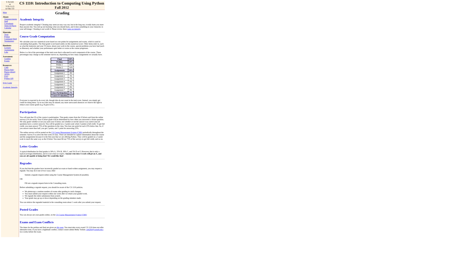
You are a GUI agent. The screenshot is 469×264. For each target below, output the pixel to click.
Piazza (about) (9, 72)
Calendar (7, 28)
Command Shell (10, 39)
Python (7, 37)
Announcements (10, 19)
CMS (6, 67)
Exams (7, 61)
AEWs (7, 74)
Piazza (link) (9, 70)
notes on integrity (73, 29)
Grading (7, 59)
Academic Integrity (10, 87)
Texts (6, 34)
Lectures (7, 48)
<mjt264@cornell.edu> (95, 230)
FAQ (6, 76)
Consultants (8, 23)
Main (5, 12)
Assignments (9, 50)
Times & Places (10, 26)
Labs (6, 52)
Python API (8, 78)
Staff (6, 21)
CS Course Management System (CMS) (66, 132)
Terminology (9, 41)
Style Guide (7, 83)
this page (60, 227)
